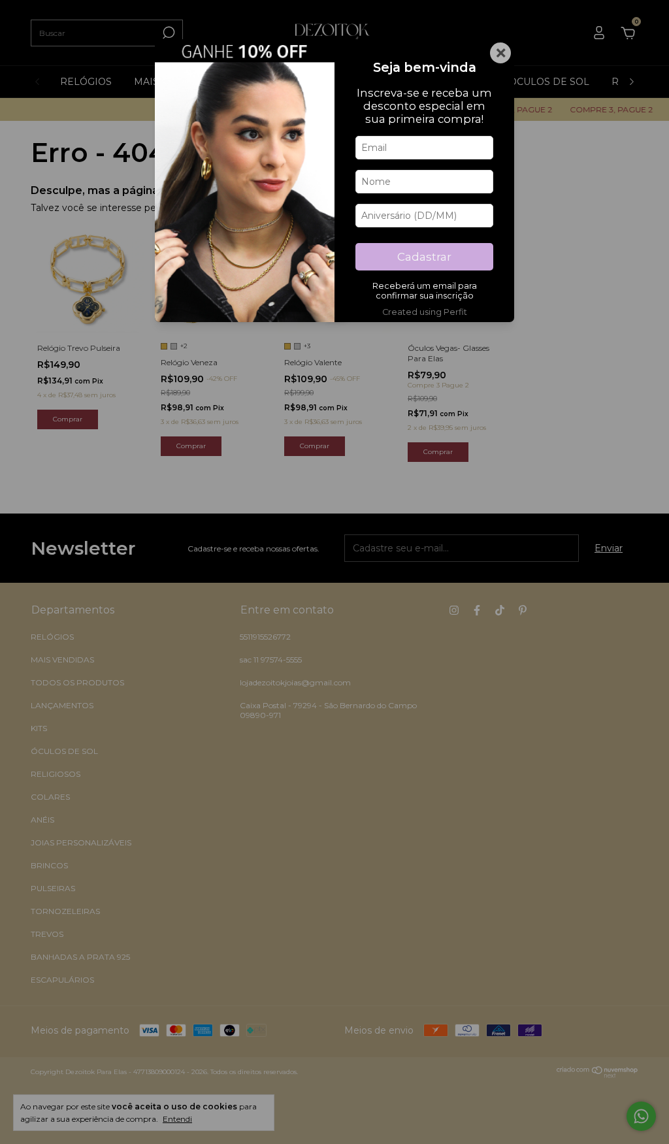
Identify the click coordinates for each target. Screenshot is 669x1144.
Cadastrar (424, 256)
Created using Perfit (424, 312)
